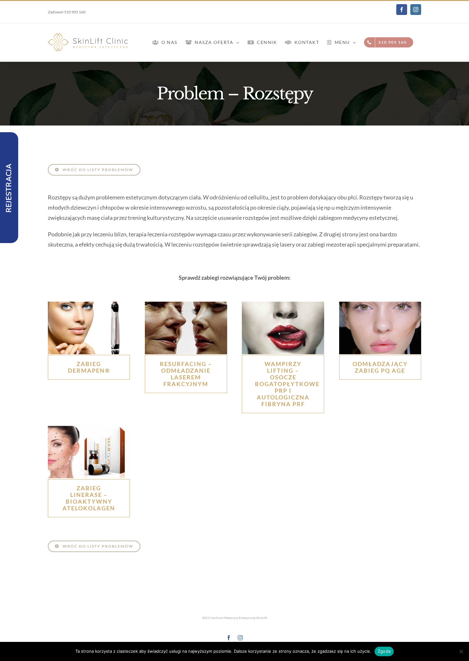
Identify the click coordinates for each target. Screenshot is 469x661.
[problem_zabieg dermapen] (89, 304)
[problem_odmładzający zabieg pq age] (380, 304)
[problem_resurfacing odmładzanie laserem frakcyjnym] (186, 304)
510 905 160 (75, 12)
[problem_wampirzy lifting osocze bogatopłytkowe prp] (283, 304)
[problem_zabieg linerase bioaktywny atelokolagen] (89, 428)
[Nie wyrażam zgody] (461, 651)
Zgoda (384, 651)
